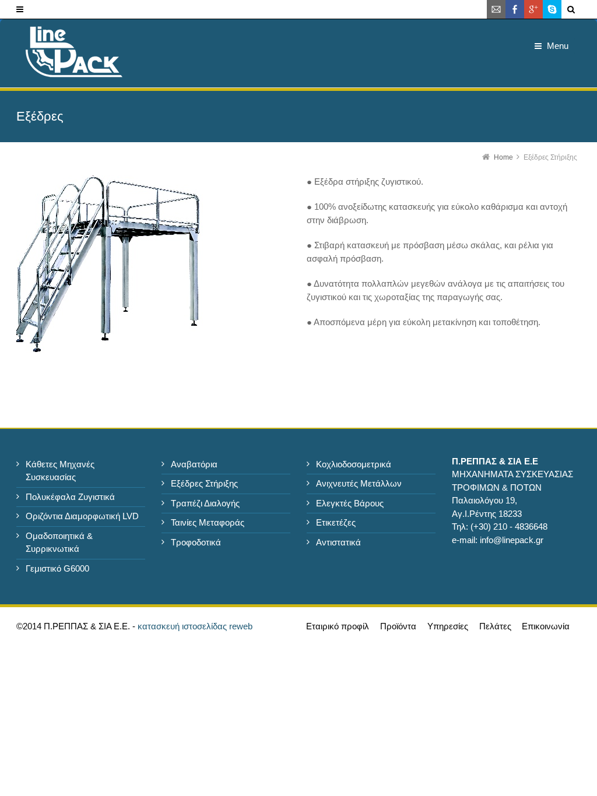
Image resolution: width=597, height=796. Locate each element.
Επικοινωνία (546, 626)
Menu (557, 46)
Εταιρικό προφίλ (337, 626)
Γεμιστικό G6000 (57, 568)
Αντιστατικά (338, 542)
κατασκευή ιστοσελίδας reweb (195, 626)
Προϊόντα (398, 626)
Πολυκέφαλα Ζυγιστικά (70, 497)
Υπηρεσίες (447, 626)
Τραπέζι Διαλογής (205, 503)
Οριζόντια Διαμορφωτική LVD (82, 516)
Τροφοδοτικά (196, 542)
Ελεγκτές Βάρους (350, 503)
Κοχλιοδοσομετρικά (353, 464)
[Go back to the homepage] (73, 56)
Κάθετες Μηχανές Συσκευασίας (60, 470)
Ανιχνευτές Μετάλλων (359, 483)
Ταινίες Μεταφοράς (207, 522)
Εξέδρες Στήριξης (204, 483)
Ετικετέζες (336, 522)
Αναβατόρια (194, 464)
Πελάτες (495, 626)
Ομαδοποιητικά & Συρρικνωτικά (59, 542)
